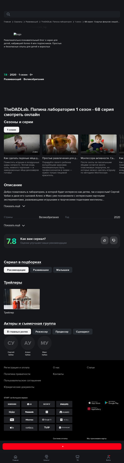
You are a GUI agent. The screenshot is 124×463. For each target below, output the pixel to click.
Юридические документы (19, 386)
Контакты (58, 373)
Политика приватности (17, 373)
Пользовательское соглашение (22, 380)
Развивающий (12, 79)
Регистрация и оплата (16, 367)
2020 (13, 74)
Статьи (91, 367)
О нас (56, 367)
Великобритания (34, 79)
